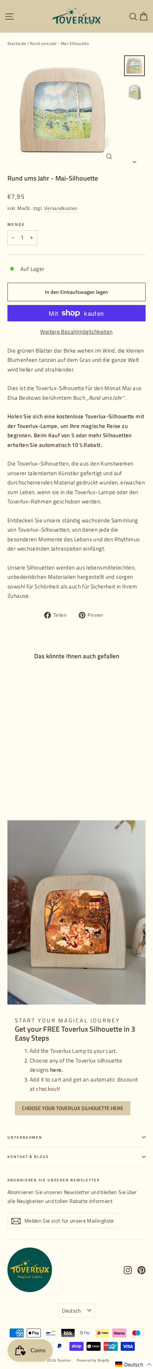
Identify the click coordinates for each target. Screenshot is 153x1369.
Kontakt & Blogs (28, 1156)
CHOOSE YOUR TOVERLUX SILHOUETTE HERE (72, 1108)
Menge (16, 224)
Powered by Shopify (93, 1360)
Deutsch (71, 1310)
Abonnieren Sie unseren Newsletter (53, 1180)
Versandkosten (61, 208)
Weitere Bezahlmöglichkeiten (76, 331)
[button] (133, 1364)
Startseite (16, 43)
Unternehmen (24, 1137)
